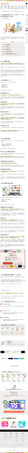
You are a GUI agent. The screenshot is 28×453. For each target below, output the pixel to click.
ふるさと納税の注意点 (7, 49)
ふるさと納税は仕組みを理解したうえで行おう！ (11, 53)
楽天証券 (8, 1)
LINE (21, 358)
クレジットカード (6, 10)
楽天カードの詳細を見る (17, 263)
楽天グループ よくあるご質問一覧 (24, 1)
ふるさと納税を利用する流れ (8, 51)
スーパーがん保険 (23, 435)
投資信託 (17, 437)
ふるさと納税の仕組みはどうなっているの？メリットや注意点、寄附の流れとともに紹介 (12, 11)
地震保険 (22, 438)
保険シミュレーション (24, 436)
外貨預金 (11, 436)
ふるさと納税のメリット (7, 46)
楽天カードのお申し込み (7, 263)
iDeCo (16, 439)
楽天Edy (15, 1)
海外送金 (11, 437)
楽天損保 (22, 437)
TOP (2, 10)
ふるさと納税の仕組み (7, 44)
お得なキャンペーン (6, 436)
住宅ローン (11, 438)
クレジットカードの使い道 (12, 10)
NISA (16, 438)
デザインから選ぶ (6, 435)
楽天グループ (2, 1)
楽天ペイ (17, 1)
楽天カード (5, 1)
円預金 (10, 435)
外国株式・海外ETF (17, 436)
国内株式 (17, 435)
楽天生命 (10, 1)
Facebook (16, 358)
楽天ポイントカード (19, 1)
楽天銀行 (7, 1)
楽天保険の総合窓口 (12, 1)
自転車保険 (23, 439)
